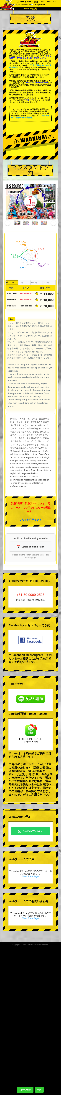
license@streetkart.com (37, 83)
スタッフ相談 (25, 1089)
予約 (39, 1089)
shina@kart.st (39, 4)
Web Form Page (30, 876)
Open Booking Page (33, 546)
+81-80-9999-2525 (30, 595)
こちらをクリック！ (30, 519)
